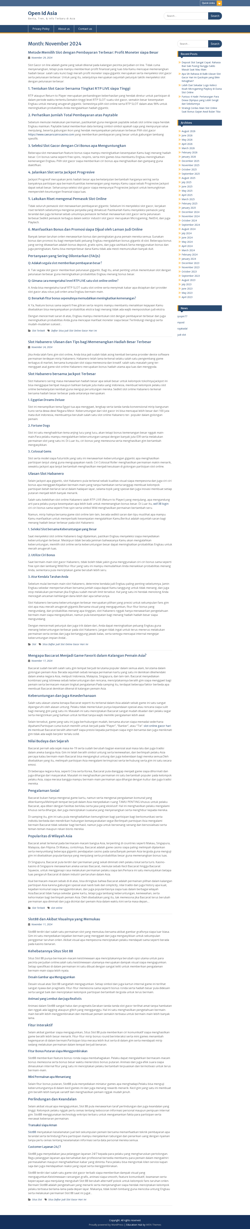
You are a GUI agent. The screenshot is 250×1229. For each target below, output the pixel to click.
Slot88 (32, 1132)
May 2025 (187, 190)
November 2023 (190, 267)
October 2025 (189, 169)
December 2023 (190, 263)
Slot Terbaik (38, 330)
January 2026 (189, 156)
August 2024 (188, 229)
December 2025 (190, 161)
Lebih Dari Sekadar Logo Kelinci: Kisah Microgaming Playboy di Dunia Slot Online (202, 89)
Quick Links (208, 3)
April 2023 (187, 297)
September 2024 (191, 224)
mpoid (180, 322)
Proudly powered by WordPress (106, 1224)
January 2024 (189, 258)
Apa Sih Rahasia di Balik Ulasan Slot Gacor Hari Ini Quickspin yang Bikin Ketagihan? (201, 77)
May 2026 (187, 139)
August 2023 (188, 280)
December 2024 (190, 212)
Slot (34, 644)
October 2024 (189, 220)
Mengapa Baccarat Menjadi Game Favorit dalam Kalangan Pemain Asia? (87, 655)
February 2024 (189, 254)
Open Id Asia (42, 13)
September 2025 (191, 173)
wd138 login (161, 504)
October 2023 (189, 271)
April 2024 (187, 246)
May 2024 (187, 241)
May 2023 (187, 292)
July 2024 (186, 233)
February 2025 (189, 203)
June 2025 (187, 186)
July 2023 (186, 284)
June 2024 (187, 237)
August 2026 (188, 131)
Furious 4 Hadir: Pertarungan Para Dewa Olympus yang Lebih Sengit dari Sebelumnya (200, 100)
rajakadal (182, 328)
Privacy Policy (40, 29)
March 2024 (188, 250)
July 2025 (186, 182)
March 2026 (188, 148)
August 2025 (188, 178)
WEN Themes (153, 1224)
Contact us (85, 29)
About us (64, 29)
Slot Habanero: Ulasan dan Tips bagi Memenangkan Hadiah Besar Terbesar (89, 342)
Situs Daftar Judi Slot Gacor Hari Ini (67, 1199)
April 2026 (187, 143)
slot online (56, 907)
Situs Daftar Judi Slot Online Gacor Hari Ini (65, 644)
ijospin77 (182, 316)
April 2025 (187, 195)
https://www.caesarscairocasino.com (51, 134)
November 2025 (190, 165)
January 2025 (189, 207)
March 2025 (188, 199)
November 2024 (190, 216)
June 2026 (187, 135)
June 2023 (187, 288)
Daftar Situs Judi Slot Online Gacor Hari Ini (74, 330)
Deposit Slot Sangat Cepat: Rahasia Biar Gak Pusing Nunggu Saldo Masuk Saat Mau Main (201, 66)
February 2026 (189, 152)
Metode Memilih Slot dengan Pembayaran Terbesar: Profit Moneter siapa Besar (93, 52)
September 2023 (191, 275)
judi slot (181, 334)
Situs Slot (37, 1199)
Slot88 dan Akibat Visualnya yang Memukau (64, 919)
